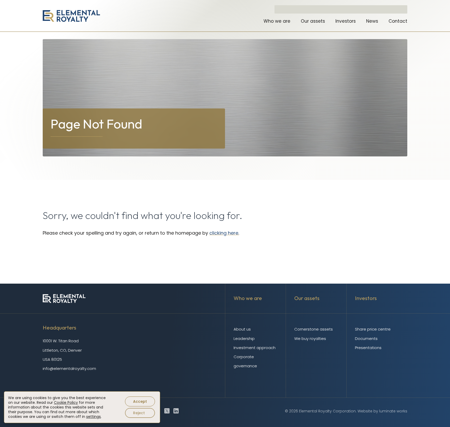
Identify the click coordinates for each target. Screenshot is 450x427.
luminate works (393, 411)
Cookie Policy (66, 402)
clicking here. (224, 233)
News (372, 21)
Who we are (277, 21)
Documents (366, 338)
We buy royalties (310, 338)
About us (242, 329)
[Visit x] (167, 410)
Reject (139, 413)
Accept (140, 401)
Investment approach (255, 347)
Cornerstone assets (313, 329)
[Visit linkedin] (176, 410)
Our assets (313, 21)
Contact (398, 21)
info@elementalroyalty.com (69, 368)
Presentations (368, 347)
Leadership (244, 338)
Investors (345, 21)
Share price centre (373, 329)
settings (93, 416)
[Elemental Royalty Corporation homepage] (71, 16)
